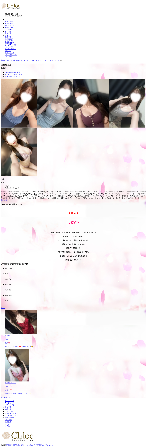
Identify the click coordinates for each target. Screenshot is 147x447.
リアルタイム (9, 405)
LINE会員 (8, 420)
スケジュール (9, 403)
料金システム (9, 418)
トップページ (9, 401)
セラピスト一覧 (10, 413)
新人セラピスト (10, 415)
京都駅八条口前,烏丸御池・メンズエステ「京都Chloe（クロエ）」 (29, 445)
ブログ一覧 (9, 411)
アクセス (8, 422)
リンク (7, 424)
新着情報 (8, 409)
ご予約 (7, 426)
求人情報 (8, 407)
